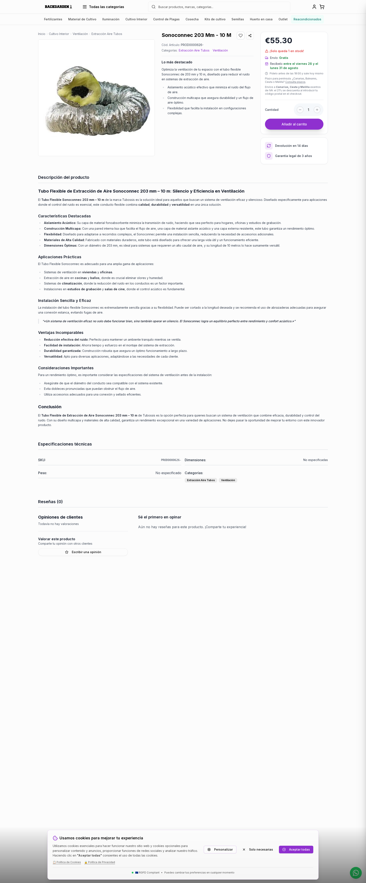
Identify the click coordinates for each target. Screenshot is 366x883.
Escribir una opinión (86, 552)
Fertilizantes (53, 19)
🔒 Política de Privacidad (99, 862)
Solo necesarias (261, 849)
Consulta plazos (295, 81)
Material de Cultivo (82, 19)
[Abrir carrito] (321, 6)
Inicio (41, 34)
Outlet (283, 19)
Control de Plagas (166, 19)
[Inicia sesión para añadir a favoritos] (240, 35)
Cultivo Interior (136, 19)
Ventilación (220, 50)
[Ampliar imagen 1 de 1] (96, 98)
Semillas (238, 19)
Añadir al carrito (294, 124)
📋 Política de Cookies (67, 862)
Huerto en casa (261, 19)
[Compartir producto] (250, 35)
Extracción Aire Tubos (194, 50)
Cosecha (192, 19)
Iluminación (110, 19)
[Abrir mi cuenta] (314, 6)
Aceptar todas (299, 849)
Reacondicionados (307, 19)
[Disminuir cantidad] (300, 109)
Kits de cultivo (215, 19)
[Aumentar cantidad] (317, 109)
